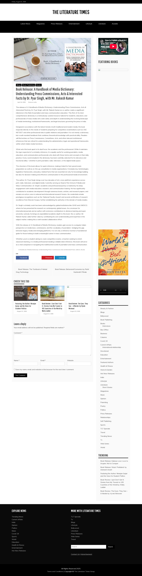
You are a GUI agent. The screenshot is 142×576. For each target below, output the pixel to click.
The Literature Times (71, 12)
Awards (115, 24)
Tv (101, 440)
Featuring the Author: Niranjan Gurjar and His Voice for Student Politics (25, 306)
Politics (103, 410)
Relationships (105, 417)
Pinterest (48, 258)
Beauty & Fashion (107, 308)
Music (102, 395)
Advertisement (86, 554)
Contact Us (75, 554)
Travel (102, 432)
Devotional (104, 351)
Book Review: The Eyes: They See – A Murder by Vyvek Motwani (78, 306)
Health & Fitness (106, 366)
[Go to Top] (139, 573)
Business (103, 333)
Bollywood (104, 316)
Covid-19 (103, 341)
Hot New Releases (107, 373)
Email (43, 360)
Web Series (104, 444)
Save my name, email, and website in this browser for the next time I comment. (45, 369)
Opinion (103, 399)
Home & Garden (106, 370)
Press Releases (56, 24)
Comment (18, 333)
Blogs (19, 85)
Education (104, 355)
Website (70, 360)
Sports (102, 425)
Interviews (106, 326)
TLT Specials (105, 429)
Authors (78, 249)
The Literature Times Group (84, 571)
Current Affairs (105, 345)
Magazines (40, 24)
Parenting (104, 402)
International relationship (111, 347)
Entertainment (74, 24)
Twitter (36, 258)
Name (16, 360)
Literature (102, 24)
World (102, 447)
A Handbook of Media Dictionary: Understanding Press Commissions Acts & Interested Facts (47, 249)
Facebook (23, 258)
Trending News (106, 436)
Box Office (104, 330)
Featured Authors (106, 362)
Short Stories (107, 387)
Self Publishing (105, 421)
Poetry (103, 406)
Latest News (25, 24)
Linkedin (61, 258)
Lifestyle (89, 24)
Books (38, 85)
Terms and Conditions (55, 571)
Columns (103, 337)
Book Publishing (28, 85)
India (102, 377)
